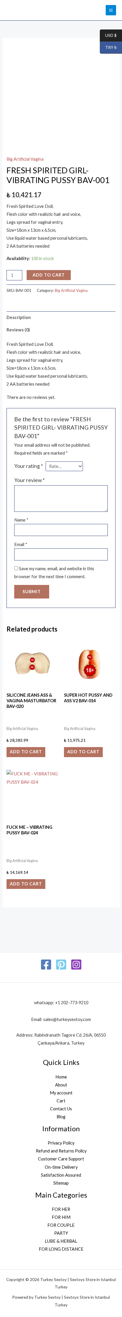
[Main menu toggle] (111, 10)
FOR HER (61, 1209)
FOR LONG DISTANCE (61, 1249)
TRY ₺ (108, 47)
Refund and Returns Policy (61, 1150)
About (61, 1084)
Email (20, 544)
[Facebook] (46, 964)
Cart (61, 1100)
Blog (61, 1116)
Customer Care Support (61, 1158)
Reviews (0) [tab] (18, 329)
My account (61, 1092)
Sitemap (61, 1183)
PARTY (61, 1233)
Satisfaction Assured (61, 1175)
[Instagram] (76, 964)
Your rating (28, 466)
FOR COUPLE (61, 1225)
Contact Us (61, 1108)
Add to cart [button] (26, 751)
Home (61, 1076)
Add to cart (49, 274)
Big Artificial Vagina (25, 159)
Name (21, 519)
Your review (29, 480)
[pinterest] (61, 964)
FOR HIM (61, 1217)
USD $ (108, 35)
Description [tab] (19, 317)
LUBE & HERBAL (61, 1241)
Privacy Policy (61, 1142)
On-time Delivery (61, 1167)
